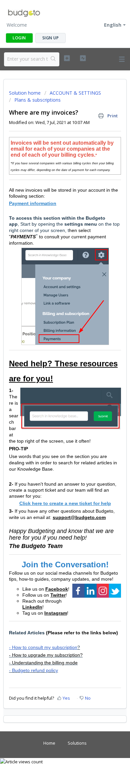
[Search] (53, 59)
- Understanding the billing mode (43, 662)
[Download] (52, 386)
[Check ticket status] (82, 58)
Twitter (58, 595)
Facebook (56, 589)
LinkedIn (32, 607)
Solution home (25, 93)
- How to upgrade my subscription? (46, 655)
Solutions (77, 743)
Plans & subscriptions (37, 100)
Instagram (55, 613)
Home (49, 743)
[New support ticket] (66, 58)
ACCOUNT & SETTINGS (75, 93)
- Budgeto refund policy (33, 670)
